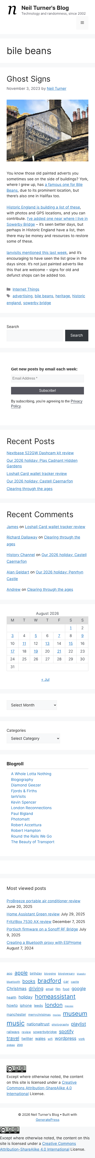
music (16, 1023)
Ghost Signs (28, 78)
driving (36, 988)
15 (71, 643)
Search (13, 326)
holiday (26, 997)
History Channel (21, 555)
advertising (22, 296)
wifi (50, 1039)
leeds (38, 1005)
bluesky (81, 973)
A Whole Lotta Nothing (31, 774)
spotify (66, 1031)
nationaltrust (38, 1024)
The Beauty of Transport (32, 842)
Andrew (14, 589)
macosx (69, 1006)
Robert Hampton (26, 830)
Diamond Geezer (26, 785)
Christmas (17, 988)
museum (75, 1013)
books (28, 981)
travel (13, 1038)
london (54, 1004)
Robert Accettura (26, 825)
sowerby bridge (37, 303)
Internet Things (26, 289)
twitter (27, 1038)
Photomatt (20, 819)
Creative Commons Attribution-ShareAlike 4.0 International (42, 1088)
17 (13, 651)
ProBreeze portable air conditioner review (43, 901)
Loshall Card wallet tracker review (37, 473)
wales (40, 1038)
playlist (78, 1024)
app (9, 973)
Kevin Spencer (23, 802)
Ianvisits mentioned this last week (37, 252)
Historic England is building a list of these (43, 207)
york (81, 1039)
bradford (49, 980)
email (49, 989)
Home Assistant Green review (33, 914)
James (12, 527)
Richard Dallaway (22, 537)
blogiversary (66, 973)
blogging (50, 973)
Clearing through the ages (30, 489)
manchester (16, 1014)
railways (13, 1032)
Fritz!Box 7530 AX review (29, 921)
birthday (36, 973)
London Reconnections (31, 808)
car (66, 981)
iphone (26, 1005)
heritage (62, 296)
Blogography (22, 779)
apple (21, 973)
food (66, 989)
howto (12, 1005)
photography (60, 1024)
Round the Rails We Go (31, 836)
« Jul (45, 679)
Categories (16, 730)
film (58, 989)
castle (75, 981)
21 (59, 651)
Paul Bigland (22, 813)
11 (24, 643)
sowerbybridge (45, 1032)
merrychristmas (39, 1014)
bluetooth (13, 981)
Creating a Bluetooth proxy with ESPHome (44, 942)
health (11, 997)
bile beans (44, 296)
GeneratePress (47, 1120)
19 (36, 651)
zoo (20, 1045)
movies (57, 1014)
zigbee (11, 1045)
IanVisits (18, 796)
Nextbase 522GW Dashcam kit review (40, 453)
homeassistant (55, 996)
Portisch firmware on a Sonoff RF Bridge (42, 929)
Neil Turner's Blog (45, 7)
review (26, 1032)
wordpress (65, 1038)
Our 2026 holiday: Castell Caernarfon (40, 481)
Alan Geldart (18, 572)
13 (47, 643)
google (79, 988)
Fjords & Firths (24, 791)
